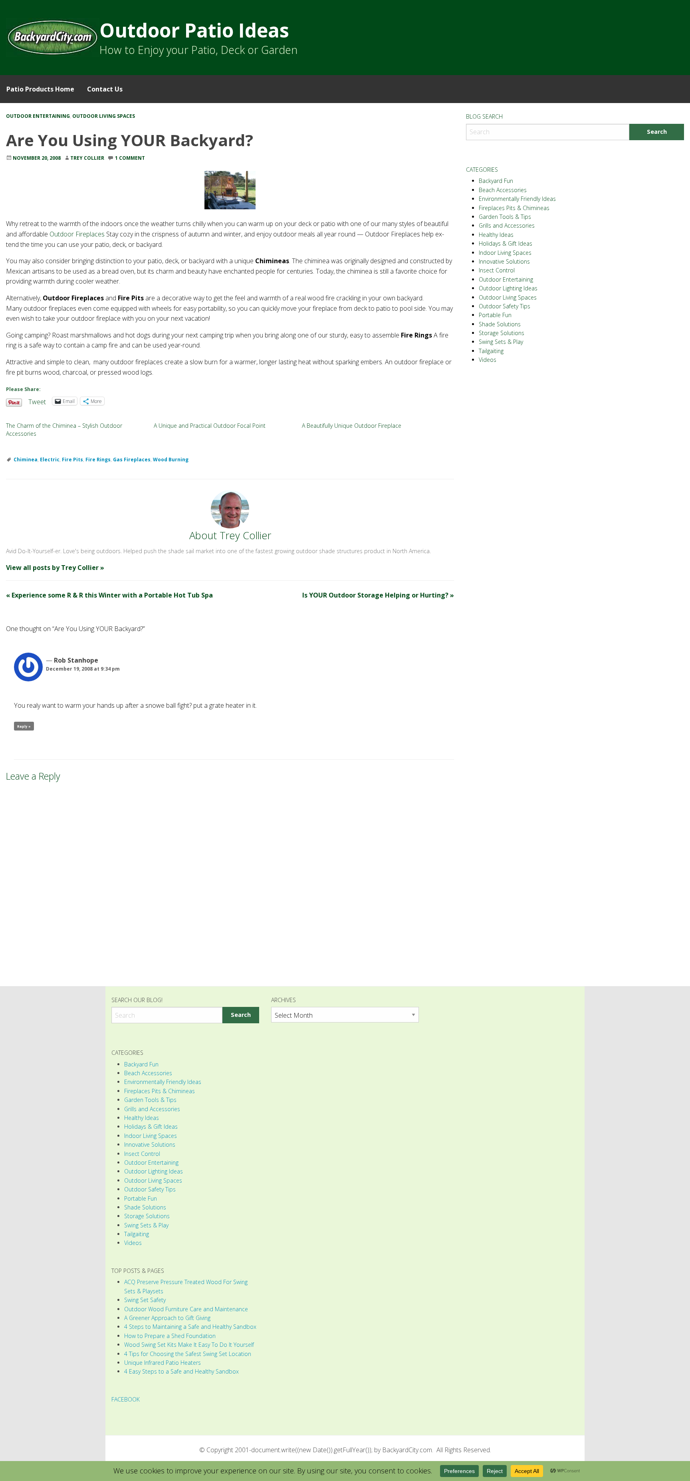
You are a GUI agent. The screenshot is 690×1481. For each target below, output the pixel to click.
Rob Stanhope (76, 660)
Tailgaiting (491, 351)
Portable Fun (495, 315)
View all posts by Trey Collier (55, 567)
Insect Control (497, 270)
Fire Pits (72, 459)
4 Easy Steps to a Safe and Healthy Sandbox (181, 1371)
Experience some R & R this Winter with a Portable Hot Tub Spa (109, 595)
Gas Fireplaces (132, 459)
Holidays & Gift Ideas (505, 243)
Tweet (37, 400)
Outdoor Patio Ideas (194, 30)
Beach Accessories (503, 190)
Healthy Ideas (496, 234)
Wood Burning (170, 459)
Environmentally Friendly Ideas (517, 198)
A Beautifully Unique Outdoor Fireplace (351, 425)
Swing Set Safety (145, 1300)
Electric (49, 459)
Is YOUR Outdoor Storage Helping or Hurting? (378, 595)
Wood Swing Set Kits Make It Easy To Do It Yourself (189, 1344)
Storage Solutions (501, 333)
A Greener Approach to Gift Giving (167, 1318)
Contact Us (105, 89)
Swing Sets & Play (501, 341)
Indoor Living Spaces (505, 252)
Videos (487, 359)
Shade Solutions (500, 324)
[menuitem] (40, 89)
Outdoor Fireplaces (77, 234)
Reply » (24, 726)
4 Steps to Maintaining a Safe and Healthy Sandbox (190, 1326)
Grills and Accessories (507, 225)
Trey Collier (87, 158)
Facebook (125, 1399)
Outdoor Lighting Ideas (508, 288)
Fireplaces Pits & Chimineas (514, 208)
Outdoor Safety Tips (504, 306)
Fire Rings (98, 459)
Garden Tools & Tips (505, 216)
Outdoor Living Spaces (103, 116)
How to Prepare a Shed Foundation (170, 1336)
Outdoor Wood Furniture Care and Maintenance (186, 1309)
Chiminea (26, 459)
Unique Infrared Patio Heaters (162, 1362)
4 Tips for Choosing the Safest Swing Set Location (187, 1354)
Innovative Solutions (504, 261)
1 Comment (130, 158)
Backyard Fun (496, 181)
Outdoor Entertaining (38, 116)
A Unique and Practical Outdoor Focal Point (210, 425)
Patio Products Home (40, 89)
